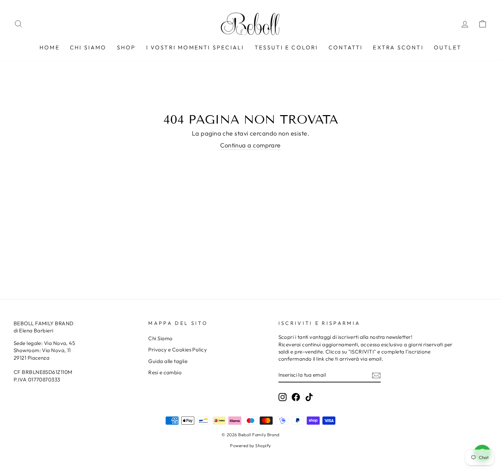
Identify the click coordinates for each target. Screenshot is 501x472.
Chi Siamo (160, 338)
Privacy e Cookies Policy (177, 349)
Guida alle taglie (167, 361)
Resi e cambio (165, 372)
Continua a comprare (250, 145)
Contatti (346, 47)
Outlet (447, 47)
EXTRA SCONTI (398, 47)
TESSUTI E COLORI (286, 47)
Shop (126, 47)
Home (50, 47)
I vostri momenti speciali (195, 47)
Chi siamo (88, 47)
